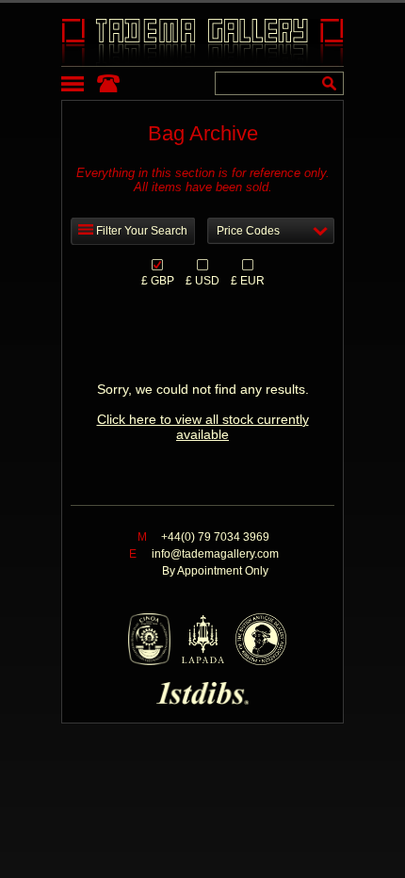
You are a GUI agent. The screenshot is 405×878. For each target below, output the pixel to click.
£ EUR (248, 279)
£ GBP (157, 279)
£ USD (202, 279)
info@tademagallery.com (215, 554)
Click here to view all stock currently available (203, 427)
